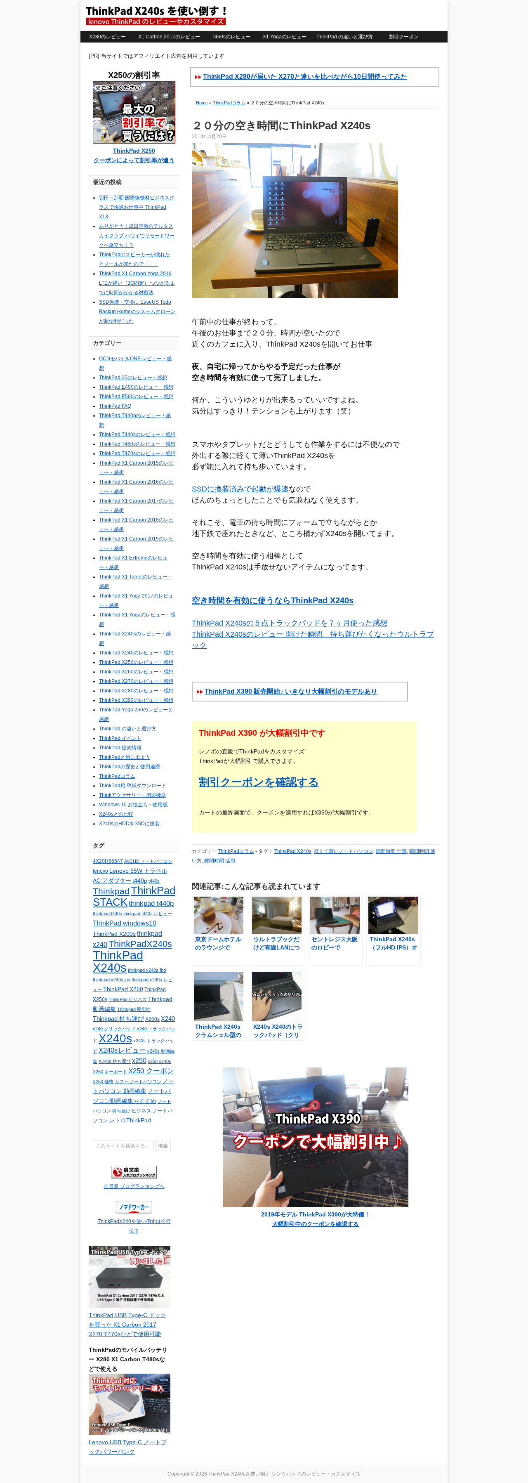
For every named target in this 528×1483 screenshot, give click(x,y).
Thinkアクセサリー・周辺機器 (132, 795)
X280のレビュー (107, 37)
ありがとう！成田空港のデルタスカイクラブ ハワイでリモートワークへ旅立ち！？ (136, 235)
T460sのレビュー (231, 37)
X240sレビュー (122, 1050)
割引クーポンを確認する (259, 782)
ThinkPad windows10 (124, 923)
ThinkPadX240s (140, 944)
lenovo (100, 871)
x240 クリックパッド (114, 1028)
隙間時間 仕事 (391, 851)
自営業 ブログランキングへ (134, 1186)
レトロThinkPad (130, 1120)
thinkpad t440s (107, 913)
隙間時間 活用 (219, 861)
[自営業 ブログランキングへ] (134, 1177)
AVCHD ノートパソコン (148, 861)
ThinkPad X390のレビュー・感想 (136, 700)
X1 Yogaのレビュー (284, 37)
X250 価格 (103, 1081)
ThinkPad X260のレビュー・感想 (136, 672)
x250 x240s (159, 1061)
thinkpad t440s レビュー (147, 913)
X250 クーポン (151, 1071)
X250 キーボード (110, 1071)
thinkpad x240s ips (111, 979)
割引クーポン (404, 37)
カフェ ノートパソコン (138, 1081)
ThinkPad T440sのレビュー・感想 (137, 434)
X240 (168, 1018)
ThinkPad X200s (114, 934)
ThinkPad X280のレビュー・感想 (136, 691)
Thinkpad (111, 891)
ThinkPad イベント (120, 738)
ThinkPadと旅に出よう (124, 757)
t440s (154, 880)
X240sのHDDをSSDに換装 (129, 824)
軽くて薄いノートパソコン (343, 851)
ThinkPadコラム (229, 102)
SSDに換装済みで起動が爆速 (240, 489)
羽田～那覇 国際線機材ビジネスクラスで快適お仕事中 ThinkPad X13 (136, 207)
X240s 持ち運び (115, 1061)
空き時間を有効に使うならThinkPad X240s (273, 600)
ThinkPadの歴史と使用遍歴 (129, 767)
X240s (115, 1038)
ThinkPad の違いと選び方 (344, 37)
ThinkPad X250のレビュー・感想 (136, 662)
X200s (152, 1019)
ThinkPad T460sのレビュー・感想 (137, 444)
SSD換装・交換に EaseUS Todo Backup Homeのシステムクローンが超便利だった (137, 311)
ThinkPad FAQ (115, 406)
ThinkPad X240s (292, 851)
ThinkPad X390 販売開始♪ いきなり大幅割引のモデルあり (291, 691)
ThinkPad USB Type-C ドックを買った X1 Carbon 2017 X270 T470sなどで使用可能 (127, 1324)
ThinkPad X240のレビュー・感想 (136, 653)
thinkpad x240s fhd (147, 970)
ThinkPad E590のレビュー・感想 (136, 396)
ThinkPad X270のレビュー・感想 (136, 681)
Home (202, 102)
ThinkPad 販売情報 (120, 748)
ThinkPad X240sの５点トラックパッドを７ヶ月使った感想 (289, 623)
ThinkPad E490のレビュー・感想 (136, 387)
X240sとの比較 (116, 814)
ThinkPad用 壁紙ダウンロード (132, 786)
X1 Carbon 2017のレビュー (169, 37)
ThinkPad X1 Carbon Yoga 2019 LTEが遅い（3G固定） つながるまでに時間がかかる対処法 (137, 283)
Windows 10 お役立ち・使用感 (133, 805)
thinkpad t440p (151, 903)
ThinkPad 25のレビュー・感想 (133, 377)
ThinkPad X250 (123, 989)
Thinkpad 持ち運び (118, 1018)
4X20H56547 (108, 861)
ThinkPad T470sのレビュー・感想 (137, 453)
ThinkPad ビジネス (127, 999)
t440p (139, 881)
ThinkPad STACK (134, 896)
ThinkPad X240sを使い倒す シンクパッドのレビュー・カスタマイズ (155, 15)
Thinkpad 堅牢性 (134, 1009)
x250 (139, 1060)
